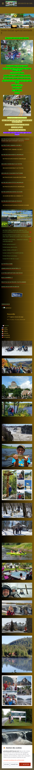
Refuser (6, 764)
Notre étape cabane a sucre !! (13, 149)
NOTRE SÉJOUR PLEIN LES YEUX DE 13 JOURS (16, 205)
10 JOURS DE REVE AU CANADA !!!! (13, 196)
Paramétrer (14, 764)
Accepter (26, 764)
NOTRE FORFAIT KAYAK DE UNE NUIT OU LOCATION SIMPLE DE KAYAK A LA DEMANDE (17, 231)
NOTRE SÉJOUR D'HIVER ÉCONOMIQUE (14, 158)
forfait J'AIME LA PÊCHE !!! (10, 250)
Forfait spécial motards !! (9, 244)
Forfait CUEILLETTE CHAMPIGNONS (13, 253)
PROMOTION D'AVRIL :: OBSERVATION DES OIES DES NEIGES (17, 240)
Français (6, 325)
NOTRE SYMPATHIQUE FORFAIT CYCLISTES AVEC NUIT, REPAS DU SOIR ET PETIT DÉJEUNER (17, 236)
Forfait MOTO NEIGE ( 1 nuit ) (11, 258)
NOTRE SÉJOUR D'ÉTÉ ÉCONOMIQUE (13, 186)
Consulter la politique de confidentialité (13, 760)
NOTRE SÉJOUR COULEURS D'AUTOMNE (14, 177)
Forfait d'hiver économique (10, 256)
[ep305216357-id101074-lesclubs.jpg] (17, 105)
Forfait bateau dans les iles (10, 247)
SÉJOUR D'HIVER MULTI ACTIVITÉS (13, 168)
